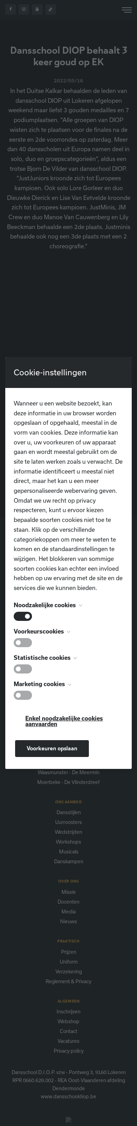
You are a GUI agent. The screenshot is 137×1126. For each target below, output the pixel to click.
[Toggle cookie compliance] (23, 642)
